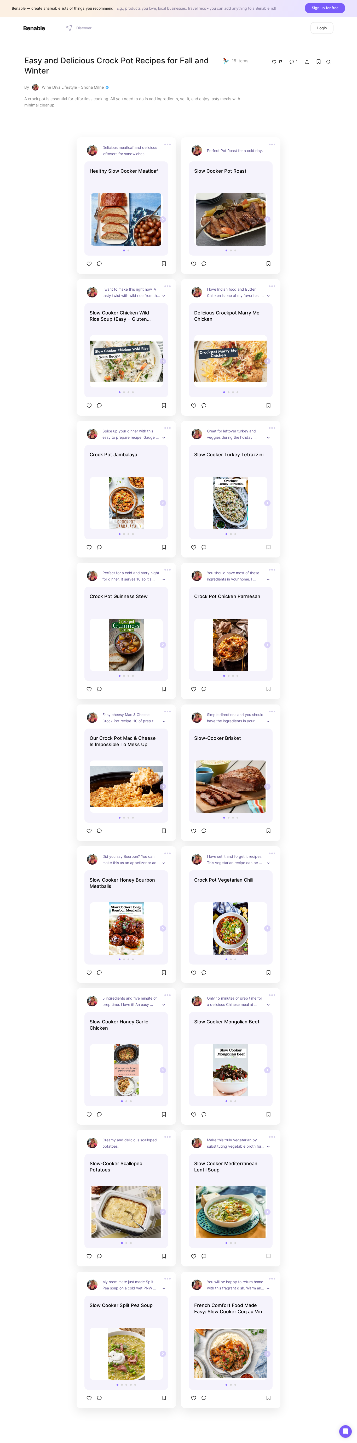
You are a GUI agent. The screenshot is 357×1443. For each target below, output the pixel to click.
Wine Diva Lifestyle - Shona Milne (73, 87)
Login (322, 28)
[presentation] (163, 219)
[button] (124, 250)
